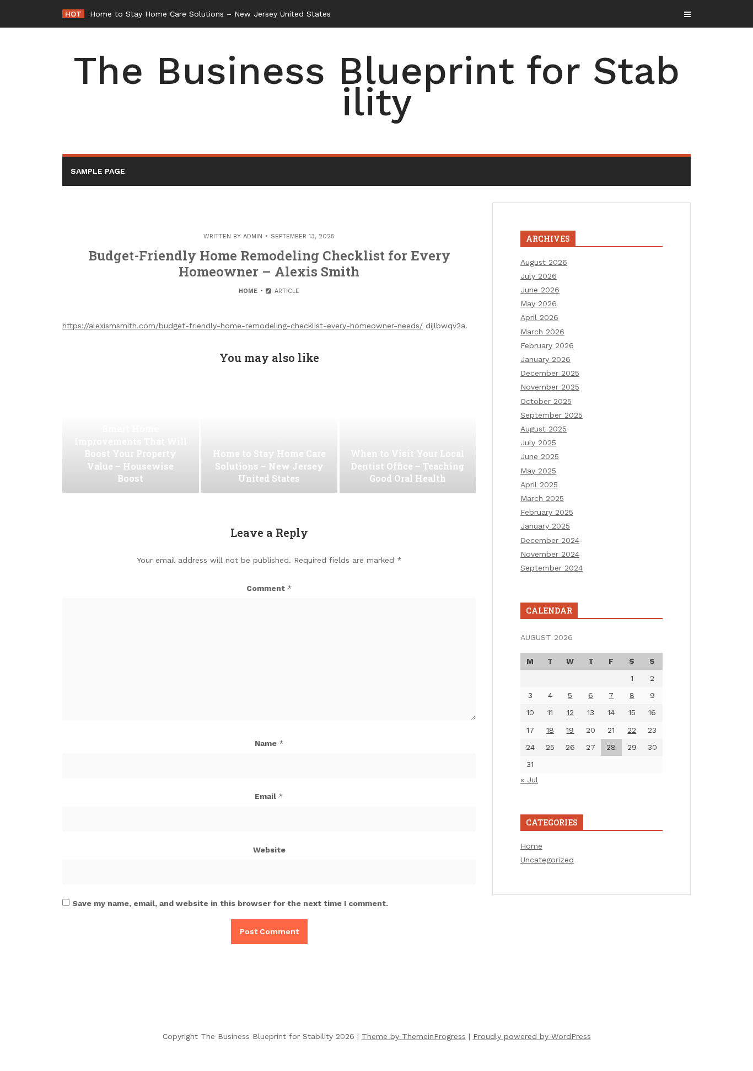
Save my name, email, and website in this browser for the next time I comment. (230, 903)
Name (269, 743)
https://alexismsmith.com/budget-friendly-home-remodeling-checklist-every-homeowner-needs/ (242, 325)
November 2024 (549, 554)
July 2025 (538, 442)
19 (570, 730)
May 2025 (538, 470)
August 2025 (543, 428)
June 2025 (539, 456)
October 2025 (546, 401)
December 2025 (549, 373)
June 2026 (540, 289)
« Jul (529, 779)
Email (269, 796)
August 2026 (543, 262)
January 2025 (545, 525)
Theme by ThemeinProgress (414, 1036)
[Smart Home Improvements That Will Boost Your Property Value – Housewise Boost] (130, 437)
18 (550, 730)
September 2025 (551, 415)
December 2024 (549, 540)
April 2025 (539, 484)
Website (269, 849)
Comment (269, 588)
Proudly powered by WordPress (532, 1036)
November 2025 (549, 386)
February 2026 (547, 345)
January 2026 (545, 359)
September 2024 (551, 567)
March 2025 (542, 498)
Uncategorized (547, 859)
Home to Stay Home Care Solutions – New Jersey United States (210, 13)
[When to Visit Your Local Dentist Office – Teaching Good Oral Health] (408, 437)
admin (252, 236)
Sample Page (98, 171)
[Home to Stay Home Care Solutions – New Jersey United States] (269, 437)
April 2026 (539, 317)
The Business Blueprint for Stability (376, 86)
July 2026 (538, 275)
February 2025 (546, 512)
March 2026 (542, 331)
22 (631, 730)
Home (248, 291)
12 (570, 712)
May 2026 (538, 303)
